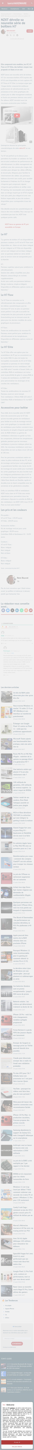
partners (12, 1408)
